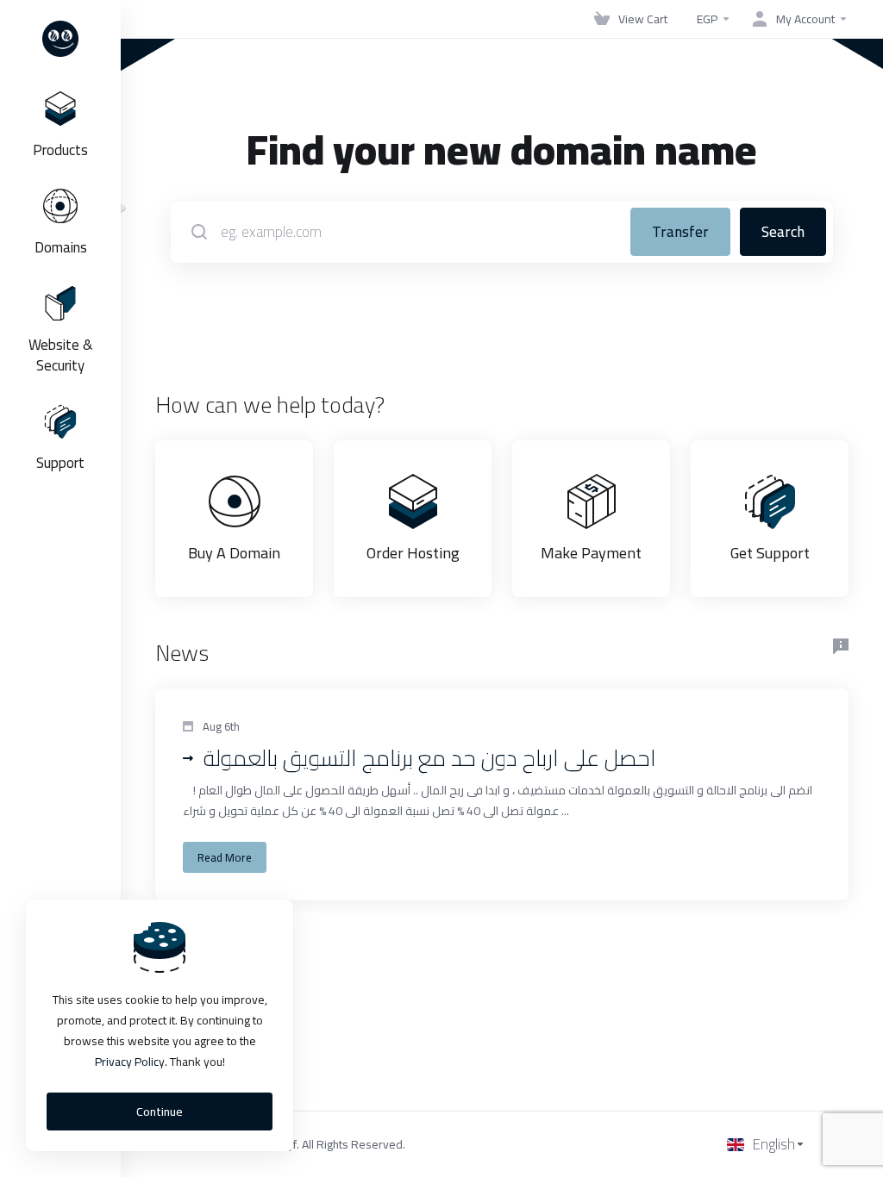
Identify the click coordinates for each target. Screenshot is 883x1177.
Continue (159, 1111)
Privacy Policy (130, 1061)
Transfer (680, 232)
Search (783, 232)
